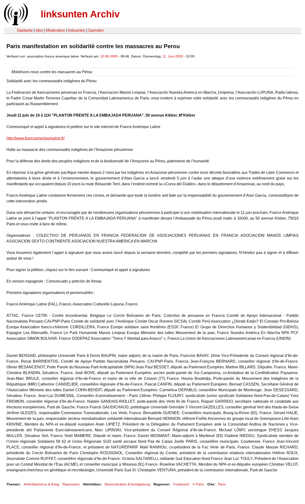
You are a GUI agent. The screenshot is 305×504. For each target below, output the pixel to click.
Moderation (55, 30)
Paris (222, 484)
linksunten (76, 30)
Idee (39, 30)
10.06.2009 (108, 56)
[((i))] (15, 24)
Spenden (96, 30)
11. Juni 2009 (173, 56)
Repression (71, 484)
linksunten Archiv (80, 14)
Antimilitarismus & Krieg (41, 484)
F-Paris (198, 484)
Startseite (25, 30)
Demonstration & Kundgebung (127, 484)
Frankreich (181, 484)
